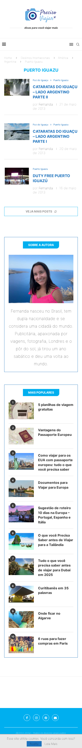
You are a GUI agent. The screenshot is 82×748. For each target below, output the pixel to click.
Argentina (10, 61)
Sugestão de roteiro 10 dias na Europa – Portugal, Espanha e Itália (54, 515)
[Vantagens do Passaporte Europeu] (21, 436)
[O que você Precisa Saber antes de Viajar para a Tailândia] (21, 541)
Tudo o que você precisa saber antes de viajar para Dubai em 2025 (54, 568)
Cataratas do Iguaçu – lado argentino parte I (55, 136)
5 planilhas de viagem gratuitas (55, 407)
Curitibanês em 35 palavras (53, 590)
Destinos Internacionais (35, 57)
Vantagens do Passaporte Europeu (55, 432)
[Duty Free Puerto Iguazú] (16, 176)
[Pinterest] (45, 717)
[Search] (78, 44)
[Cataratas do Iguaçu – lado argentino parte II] (16, 87)
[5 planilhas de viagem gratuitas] (21, 410)
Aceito (34, 743)
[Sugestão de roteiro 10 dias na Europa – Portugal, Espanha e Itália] (21, 514)
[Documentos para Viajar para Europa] (21, 488)
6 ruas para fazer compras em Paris (53, 641)
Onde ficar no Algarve (49, 615)
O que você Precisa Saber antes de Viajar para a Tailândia (55, 540)
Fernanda (46, 104)
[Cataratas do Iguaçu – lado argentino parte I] (16, 131)
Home (8, 57)
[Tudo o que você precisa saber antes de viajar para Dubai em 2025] (21, 566)
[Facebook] (27, 717)
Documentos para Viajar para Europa (53, 484)
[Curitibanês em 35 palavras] (21, 594)
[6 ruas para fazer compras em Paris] (21, 644)
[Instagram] (36, 717)
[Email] (55, 717)
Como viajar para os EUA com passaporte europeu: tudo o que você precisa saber (55, 462)
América (63, 57)
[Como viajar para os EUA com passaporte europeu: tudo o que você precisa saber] (21, 461)
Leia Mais (51, 743)
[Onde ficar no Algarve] (21, 619)
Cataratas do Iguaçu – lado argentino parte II (55, 92)
